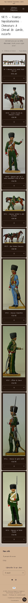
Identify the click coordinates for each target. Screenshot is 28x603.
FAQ (4, 560)
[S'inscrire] (23, 573)
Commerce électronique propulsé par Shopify (14, 593)
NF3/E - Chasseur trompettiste (14, 313)
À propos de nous (9, 556)
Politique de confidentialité (17, 595)
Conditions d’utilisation (15, 597)
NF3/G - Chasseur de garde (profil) (14, 459)
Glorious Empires (13, 591)
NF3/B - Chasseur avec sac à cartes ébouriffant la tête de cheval (14, 177)
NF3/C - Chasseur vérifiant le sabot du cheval (14, 215)
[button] (4, 9)
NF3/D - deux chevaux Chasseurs (14, 246)
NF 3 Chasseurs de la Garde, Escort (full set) (14, 70)
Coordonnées (15, 600)
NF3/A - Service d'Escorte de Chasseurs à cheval (14, 114)
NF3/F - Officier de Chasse (14, 380)
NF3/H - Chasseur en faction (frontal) (14, 531)
